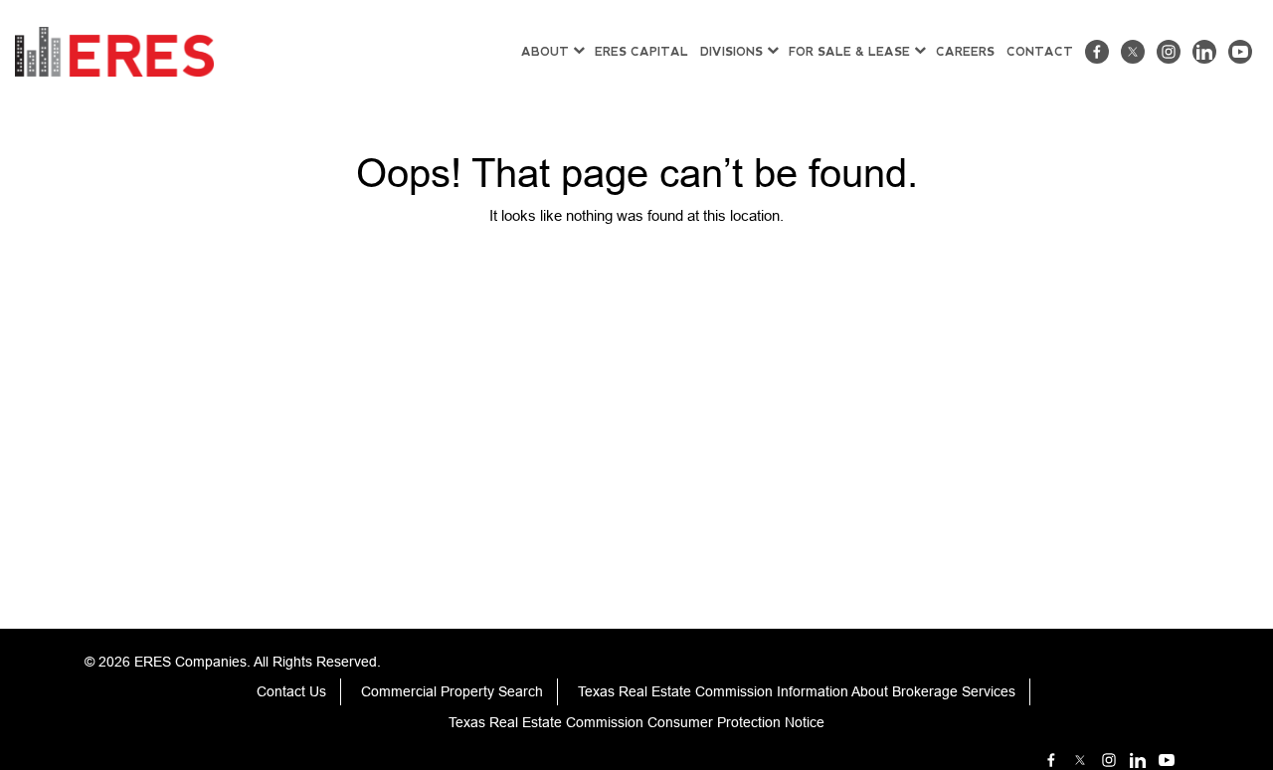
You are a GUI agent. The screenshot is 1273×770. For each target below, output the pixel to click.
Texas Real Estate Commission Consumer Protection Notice (636, 722)
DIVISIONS (731, 52)
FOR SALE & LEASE (849, 52)
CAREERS (965, 52)
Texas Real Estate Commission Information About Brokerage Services (796, 691)
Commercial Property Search (452, 691)
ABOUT (545, 52)
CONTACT (1039, 52)
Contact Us (291, 691)
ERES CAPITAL (641, 52)
